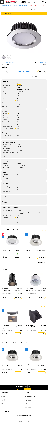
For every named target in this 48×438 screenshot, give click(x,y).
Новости (27, 404)
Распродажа (3, 399)
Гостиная (26, 212)
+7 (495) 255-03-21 (25, 2)
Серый (19, 95)
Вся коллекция (41, 262)
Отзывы (26, 403)
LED (18, 113)
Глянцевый (20, 167)
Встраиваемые (26, 5)
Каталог (8, 5)
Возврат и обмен (28, 399)
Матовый (19, 150)
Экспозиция (20, 213)
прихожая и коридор (34, 212)
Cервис (27, 392)
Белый (22, 95)
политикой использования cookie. (24, 424)
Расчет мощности (23, 98)
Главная (3, 5)
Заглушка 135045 (30, 327)
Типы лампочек (28, 407)
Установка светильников (30, 396)
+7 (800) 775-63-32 (25, 1)
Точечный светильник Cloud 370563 (35, 290)
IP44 (18, 215)
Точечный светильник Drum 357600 (12, 250)
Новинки (3, 400)
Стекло (23, 97)
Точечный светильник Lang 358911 (11, 290)
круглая (19, 154)
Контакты (3, 395)
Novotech (5, 62)
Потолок (19, 210)
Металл (19, 97)
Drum (18, 87)
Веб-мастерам (28, 400)
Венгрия (11, 62)
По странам (3, 397)
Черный (27, 95)
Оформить (27, 389)
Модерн (19, 93)
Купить (41, 71)
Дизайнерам (27, 401)
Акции (2, 401)
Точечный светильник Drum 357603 (35, 366)
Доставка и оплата (28, 395)
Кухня (18, 212)
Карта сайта (3, 403)
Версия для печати (41, 62)
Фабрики (3, 396)
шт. (20, 389)
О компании (4, 392)
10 (17, 115)
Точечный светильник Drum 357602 (35, 250)
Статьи (26, 406)
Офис (22, 212)
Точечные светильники (16, 5)
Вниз (18, 156)
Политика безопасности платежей (24, 415)
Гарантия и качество (29, 397)
